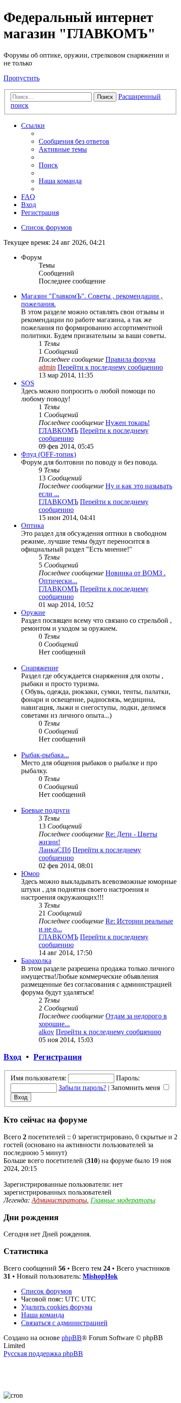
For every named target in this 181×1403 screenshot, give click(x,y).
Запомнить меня (136, 1087)
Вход (13, 1056)
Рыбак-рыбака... (45, 755)
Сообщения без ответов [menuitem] (74, 141)
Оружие (33, 612)
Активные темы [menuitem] (63, 149)
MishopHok (100, 1276)
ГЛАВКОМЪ (58, 430)
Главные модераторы (123, 1200)
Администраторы (59, 1200)
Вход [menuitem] (28, 204)
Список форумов (46, 1291)
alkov (46, 1032)
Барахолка (36, 960)
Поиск (105, 97)
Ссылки (33, 125)
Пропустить (22, 78)
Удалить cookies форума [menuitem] (56, 1307)
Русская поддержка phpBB (43, 1353)
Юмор (30, 873)
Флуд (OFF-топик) (48, 454)
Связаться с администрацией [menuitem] (64, 1323)
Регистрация (57, 1056)
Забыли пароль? (82, 1087)
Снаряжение (39, 668)
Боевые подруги (45, 810)
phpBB (72, 1337)
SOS (27, 383)
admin (47, 367)
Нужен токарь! (127, 422)
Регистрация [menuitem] (40, 212)
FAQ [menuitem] (28, 196)
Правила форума (130, 359)
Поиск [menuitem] (48, 165)
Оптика (32, 525)
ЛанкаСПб (55, 850)
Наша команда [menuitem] (60, 181)
